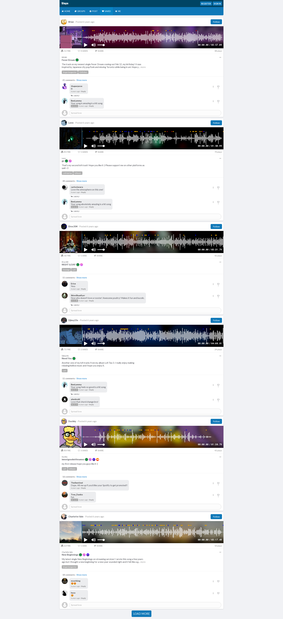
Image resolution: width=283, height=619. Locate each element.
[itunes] (70, 160)
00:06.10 (74, 207)
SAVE (84, 255)
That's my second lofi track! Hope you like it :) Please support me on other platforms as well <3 (103, 166)
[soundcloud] (97, 459)
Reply (83, 91)
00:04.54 (74, 106)
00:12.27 (74, 500)
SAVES (84, 51)
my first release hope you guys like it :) (80, 464)
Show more (81, 80)
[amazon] (93, 459)
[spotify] (77, 59)
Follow (216, 21)
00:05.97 (74, 390)
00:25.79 (74, 404)
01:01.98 (74, 301)
